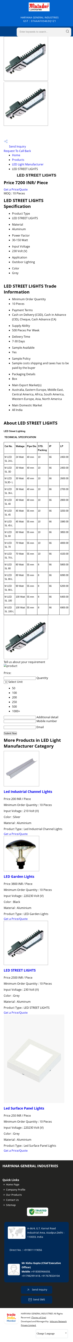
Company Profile (15, 1189)
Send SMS (39, 1299)
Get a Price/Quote (16, 189)
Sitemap (11, 1205)
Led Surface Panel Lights (24, 1108)
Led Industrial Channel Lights (28, 791)
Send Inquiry (17, 146)
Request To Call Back (17, 151)
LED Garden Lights (19, 876)
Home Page (12, 1184)
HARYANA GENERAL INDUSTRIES (40, 19)
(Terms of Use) (38, 1317)
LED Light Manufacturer (28, 164)
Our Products (14, 1194)
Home (16, 155)
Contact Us (12, 1200)
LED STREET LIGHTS (20, 970)
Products (18, 160)
